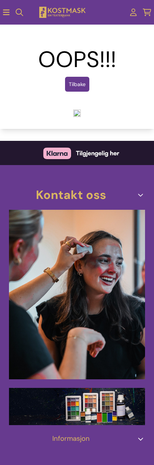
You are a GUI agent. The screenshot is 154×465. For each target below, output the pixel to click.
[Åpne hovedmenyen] (6, 12)
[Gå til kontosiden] (133, 12)
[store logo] (62, 12)
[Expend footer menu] (142, 439)
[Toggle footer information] (142, 195)
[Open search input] (19, 12)
